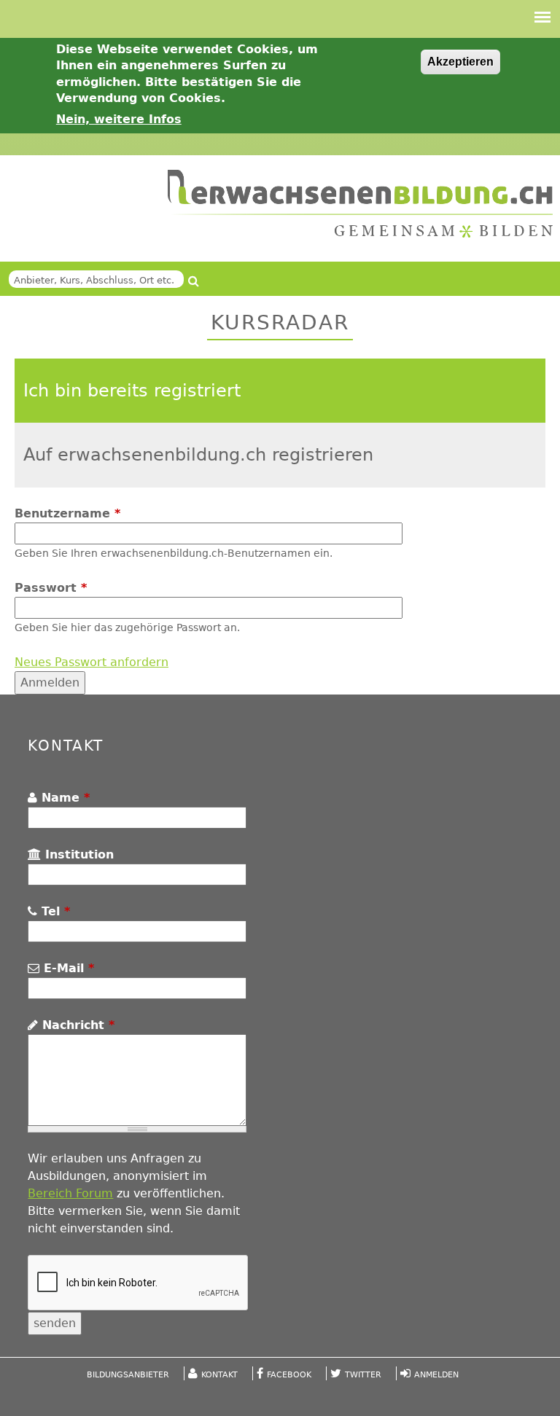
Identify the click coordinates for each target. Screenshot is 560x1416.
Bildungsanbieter (128, 1375)
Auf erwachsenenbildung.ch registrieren (198, 455)
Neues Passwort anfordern (91, 662)
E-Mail (66, 968)
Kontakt (219, 1375)
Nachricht (76, 1025)
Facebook (289, 1375)
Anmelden (436, 1375)
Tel (53, 911)
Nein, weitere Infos (119, 119)
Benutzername (67, 513)
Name (63, 798)
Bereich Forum (70, 1193)
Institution (77, 854)
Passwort (51, 588)
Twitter (363, 1375)
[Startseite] (360, 204)
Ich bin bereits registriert (132, 390)
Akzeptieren (460, 61)
